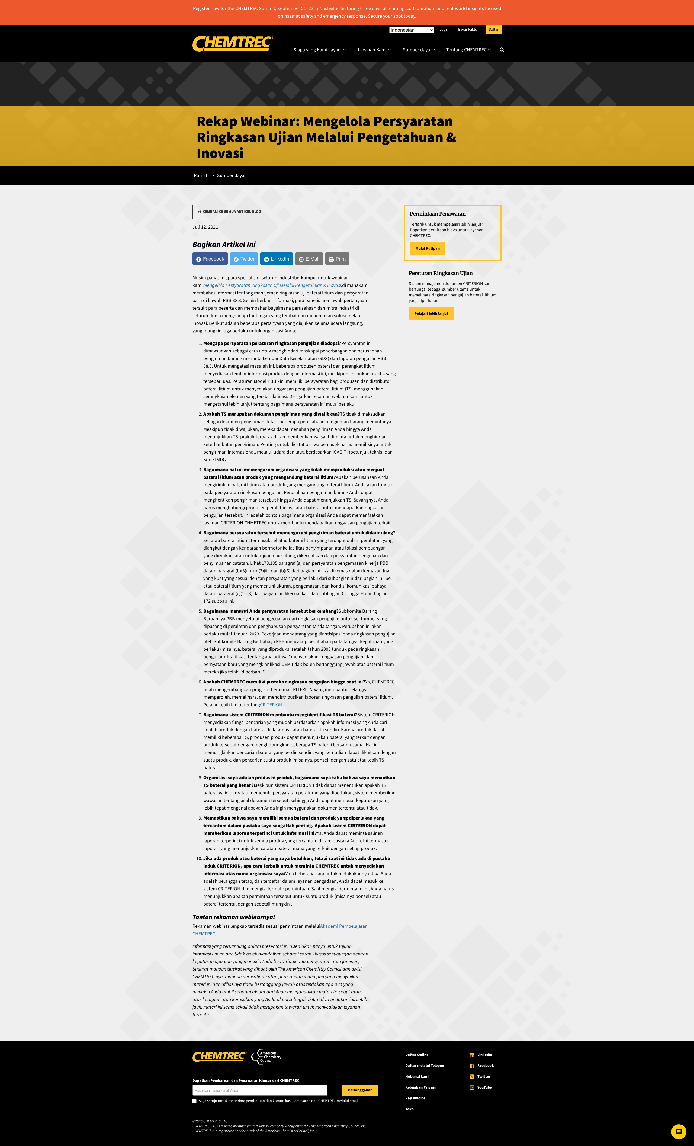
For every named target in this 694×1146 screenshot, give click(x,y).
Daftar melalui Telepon (424, 1065)
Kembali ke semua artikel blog (232, 211)
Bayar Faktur (468, 29)
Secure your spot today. (392, 16)
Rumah (201, 175)
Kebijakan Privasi (420, 1087)
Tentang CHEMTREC (466, 49)
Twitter (483, 1076)
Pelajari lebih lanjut (431, 313)
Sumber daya (416, 49)
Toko (409, 1109)
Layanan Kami (372, 49)
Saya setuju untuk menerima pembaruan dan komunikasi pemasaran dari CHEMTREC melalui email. (279, 1101)
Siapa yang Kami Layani (318, 49)
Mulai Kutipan (428, 248)
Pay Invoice (415, 1098)
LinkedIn (484, 1055)
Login (443, 29)
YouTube (484, 1087)
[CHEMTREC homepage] (233, 50)
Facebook (485, 1065)
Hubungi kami (417, 1076)
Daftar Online (416, 1055)
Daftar (494, 29)
